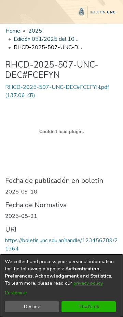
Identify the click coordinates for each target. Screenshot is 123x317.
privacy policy (87, 283)
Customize (16, 293)
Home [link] (12, 31)
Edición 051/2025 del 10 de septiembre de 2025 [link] (48, 39)
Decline (32, 306)
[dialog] (61, 286)
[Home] (61, 15)
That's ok (89, 306)
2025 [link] (35, 31)
